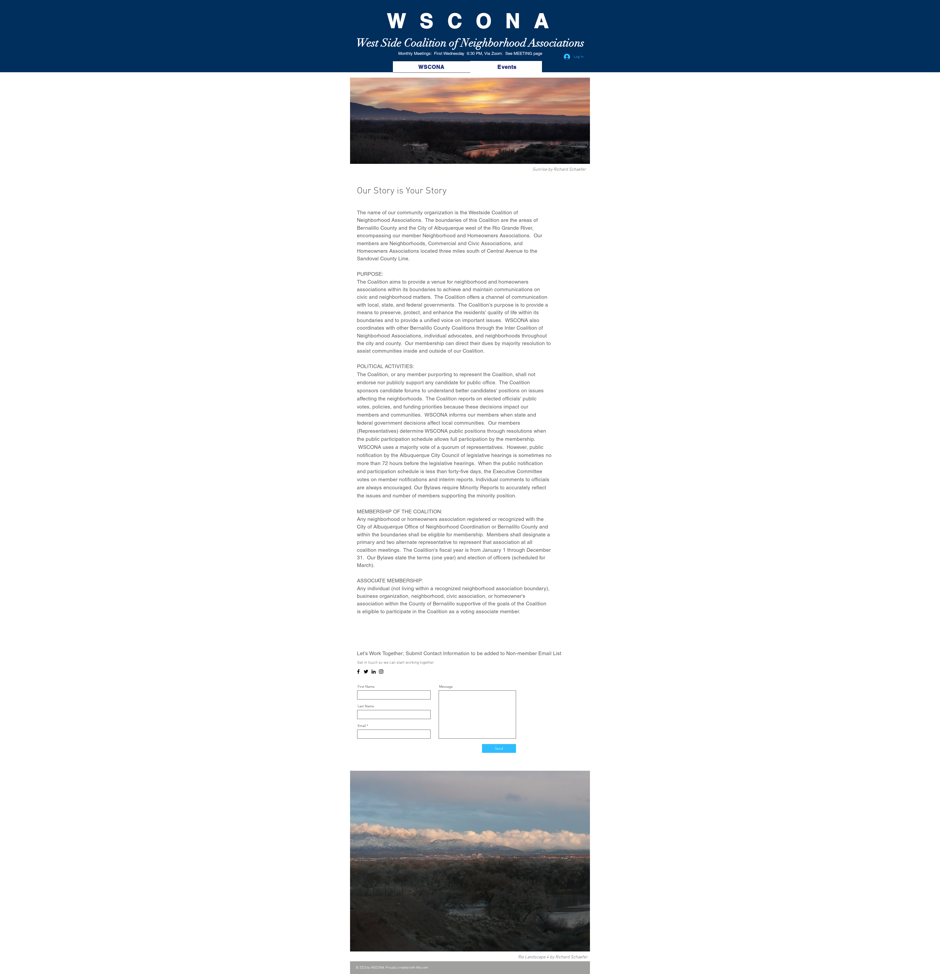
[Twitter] (366, 671)
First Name (366, 686)
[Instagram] (381, 671)
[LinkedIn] (373, 671)
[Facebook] (358, 671)
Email (362, 725)
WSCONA (456, 21)
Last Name (366, 706)
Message (446, 686)
